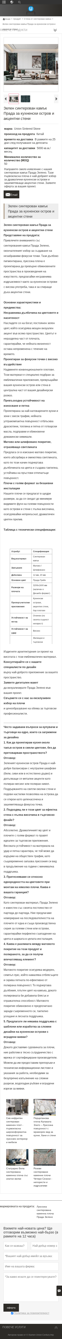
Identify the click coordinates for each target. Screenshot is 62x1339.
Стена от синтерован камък (37, 19)
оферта (11, 1307)
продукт (17, 19)
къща (6, 19)
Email (11, 193)
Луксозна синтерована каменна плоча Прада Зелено (45, 1211)
